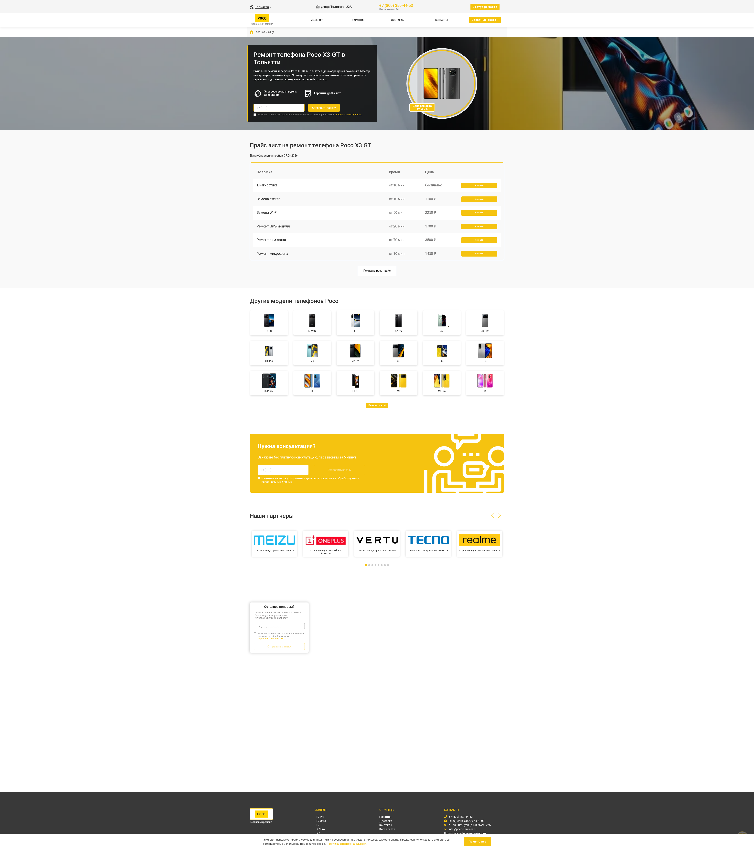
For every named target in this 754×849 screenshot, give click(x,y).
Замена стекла (268, 199)
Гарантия (358, 20)
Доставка (397, 20)
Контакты (441, 20)
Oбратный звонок (485, 19)
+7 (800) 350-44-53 (396, 5)
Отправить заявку (324, 107)
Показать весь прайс (377, 270)
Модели (316, 20)
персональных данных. (349, 114)
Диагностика (267, 185)
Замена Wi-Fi (267, 212)
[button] (492, 515)
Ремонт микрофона (272, 253)
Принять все (477, 841)
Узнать (479, 185)
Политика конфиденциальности (347, 843)
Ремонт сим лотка (271, 240)
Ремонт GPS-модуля (273, 226)
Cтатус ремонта (485, 6)
